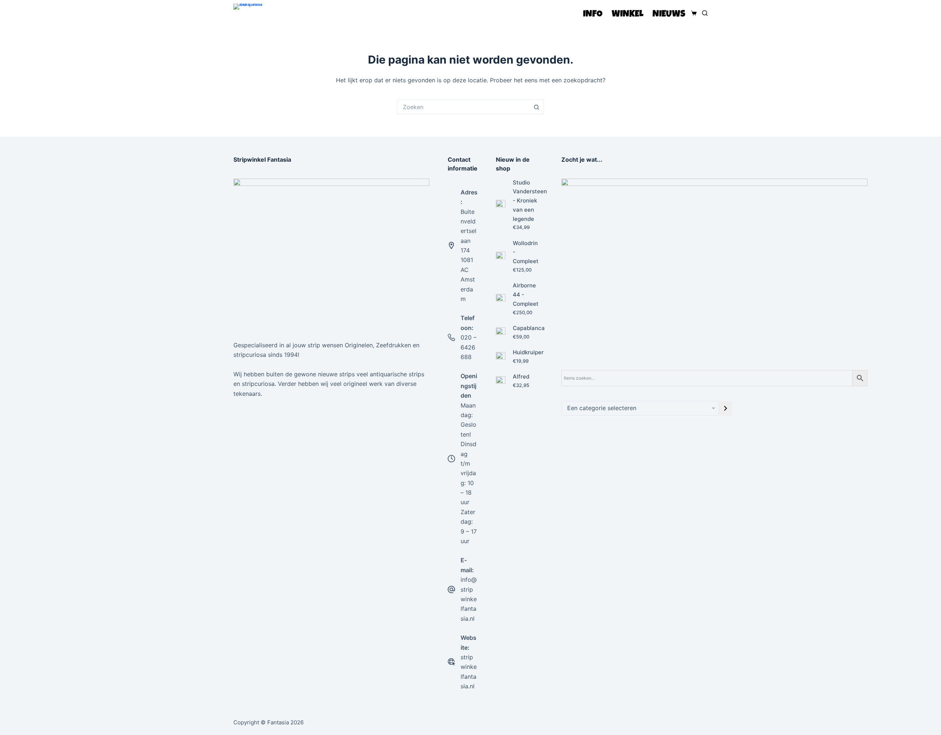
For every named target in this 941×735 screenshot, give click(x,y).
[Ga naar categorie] (725, 408)
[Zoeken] (705, 13)
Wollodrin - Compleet (526, 252)
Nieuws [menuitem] (668, 14)
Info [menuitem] (592, 14)
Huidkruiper (528, 352)
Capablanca (529, 328)
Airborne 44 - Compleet (526, 294)
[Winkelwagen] (692, 13)
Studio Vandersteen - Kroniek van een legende (530, 200)
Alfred (521, 376)
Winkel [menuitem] (627, 14)
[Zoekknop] (536, 107)
